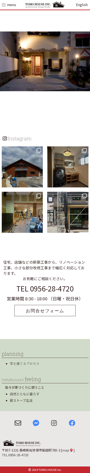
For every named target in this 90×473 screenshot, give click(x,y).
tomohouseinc (21, 150)
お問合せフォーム (45, 310)
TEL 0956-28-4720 (45, 288)
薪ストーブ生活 (21, 400)
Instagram (19, 138)
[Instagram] (38, 183)
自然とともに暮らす (24, 394)
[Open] (22, 166)
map (65, 450)
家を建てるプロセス (24, 363)
